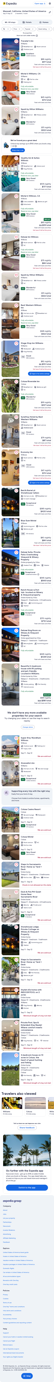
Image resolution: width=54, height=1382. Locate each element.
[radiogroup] (27, 22)
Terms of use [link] (7, 1303)
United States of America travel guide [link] (16, 1252)
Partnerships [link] (7, 1222)
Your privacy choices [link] (10, 1319)
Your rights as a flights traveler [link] (13, 1357)
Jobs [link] (4, 1214)
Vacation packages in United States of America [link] (19, 1264)
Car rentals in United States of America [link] (16, 1272)
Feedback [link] (6, 1242)
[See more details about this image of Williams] (20, 1106)
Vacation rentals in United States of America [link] (18, 1260)
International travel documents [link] (13, 1353)
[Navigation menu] (49, 3)
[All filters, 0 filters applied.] (6, 29)
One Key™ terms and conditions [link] (14, 1307)
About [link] (5, 1210)
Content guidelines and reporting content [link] (17, 1323)
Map (28, 1376)
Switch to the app (27, 1187)
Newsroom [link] (7, 1226)
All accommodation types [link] (11, 1276)
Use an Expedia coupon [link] (11, 1349)
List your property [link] (9, 1218)
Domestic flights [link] (8, 1268)
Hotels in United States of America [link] (14, 1256)
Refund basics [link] (8, 1345)
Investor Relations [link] (9, 1230)
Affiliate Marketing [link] (9, 1238)
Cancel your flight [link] (9, 1341)
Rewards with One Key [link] (11, 1280)
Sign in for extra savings (40, 374)
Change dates (28, 727)
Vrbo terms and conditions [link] (12, 1311)
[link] (16, 41)
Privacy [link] (5, 1295)
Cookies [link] (5, 1299)
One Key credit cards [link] (10, 1284)
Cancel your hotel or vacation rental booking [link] (18, 1337)
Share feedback (27, 1127)
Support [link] (6, 1333)
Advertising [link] (7, 1234)
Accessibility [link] (7, 1315)
